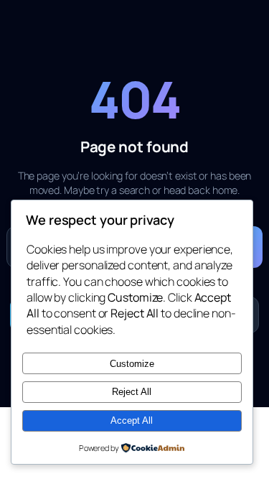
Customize (132, 363)
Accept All (131, 420)
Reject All (131, 391)
